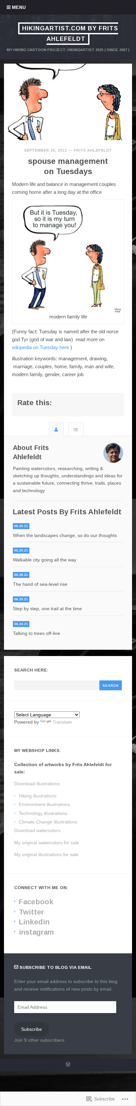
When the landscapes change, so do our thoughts (65, 535)
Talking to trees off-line (36, 633)
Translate (62, 722)
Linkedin (34, 922)
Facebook (36, 902)
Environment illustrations (44, 804)
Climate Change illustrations (48, 821)
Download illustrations (37, 783)
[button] (67, 257)
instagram (36, 932)
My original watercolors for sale (46, 842)
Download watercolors (37, 830)
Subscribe (31, 1029)
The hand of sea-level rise (40, 584)
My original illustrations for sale (46, 854)
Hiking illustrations (37, 795)
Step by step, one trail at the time (47, 608)
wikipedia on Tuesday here (40, 347)
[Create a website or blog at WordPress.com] (68, 1065)
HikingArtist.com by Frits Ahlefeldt (70, 33)
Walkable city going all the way (44, 559)
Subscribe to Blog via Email (55, 967)
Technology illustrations (43, 813)
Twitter (31, 912)
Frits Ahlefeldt (93, 150)
